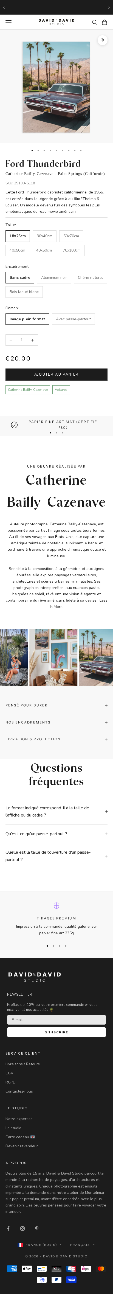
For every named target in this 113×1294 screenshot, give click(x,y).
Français (80, 1245)
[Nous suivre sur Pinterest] (36, 1228)
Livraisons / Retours (22, 1064)
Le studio (13, 1128)
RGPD (10, 1082)
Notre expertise (19, 1118)
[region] (56, 424)
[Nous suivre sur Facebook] (8, 1228)
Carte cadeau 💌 (20, 1137)
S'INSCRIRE (56, 1032)
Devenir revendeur (21, 1146)
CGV (9, 1073)
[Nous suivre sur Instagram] (22, 1228)
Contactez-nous (19, 1091)
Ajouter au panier (56, 374)
